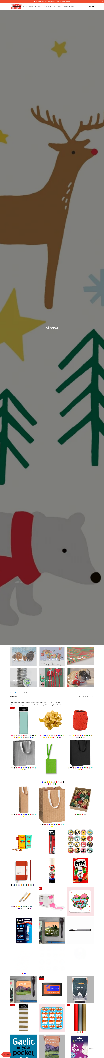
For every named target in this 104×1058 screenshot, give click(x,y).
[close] (102, 1)
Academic (31, 6)
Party (70, 6)
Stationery (46, 6)
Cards (39, 6)
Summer (25, 6)
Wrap (64, 6)
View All (15, 663)
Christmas (17, 692)
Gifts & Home (56, 6)
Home (11, 692)
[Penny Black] (16, 6)
